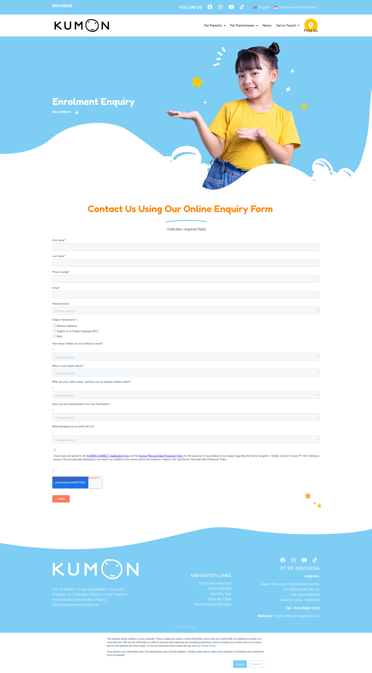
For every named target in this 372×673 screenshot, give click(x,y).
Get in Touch (286, 25)
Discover (116, 589)
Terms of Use (101, 594)
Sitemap (81, 594)
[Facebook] (210, 7)
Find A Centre (220, 588)
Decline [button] (256, 664)
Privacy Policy (208, 645)
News (267, 25)
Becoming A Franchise (213, 604)
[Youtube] (231, 7)
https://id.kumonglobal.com (297, 616)
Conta (57, 594)
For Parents (213, 25)
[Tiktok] (242, 7)
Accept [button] (240, 664)
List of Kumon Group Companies (79, 589)
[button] (215, 25)
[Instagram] (220, 7)
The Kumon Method (214, 583)
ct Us (66, 594)
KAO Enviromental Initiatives (75, 605)
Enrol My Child (219, 599)
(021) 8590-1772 (307, 608)
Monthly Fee (220, 594)
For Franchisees (242, 25)
